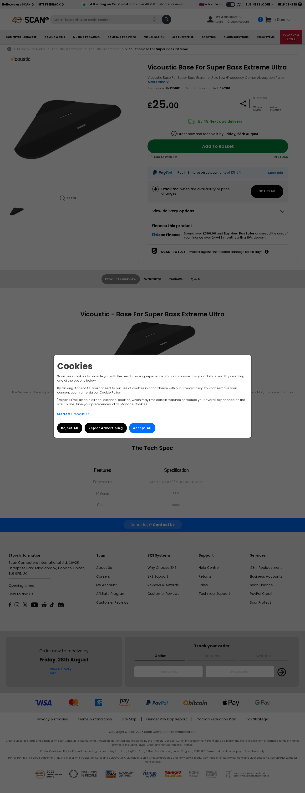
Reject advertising (105, 428)
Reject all (69, 428)
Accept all (142, 428)
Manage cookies (73, 414)
